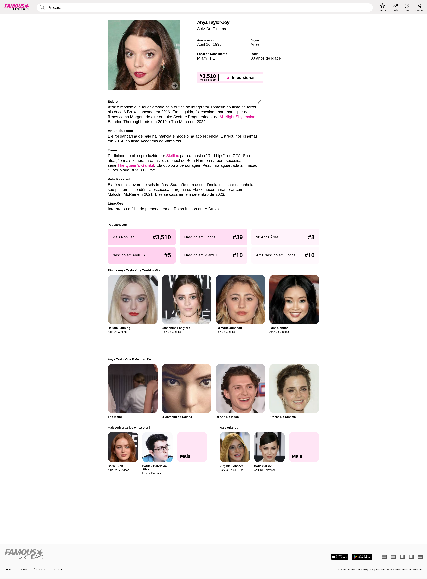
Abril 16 (203, 44)
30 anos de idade (266, 58)
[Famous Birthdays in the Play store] (362, 557)
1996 (217, 44)
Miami (202, 58)
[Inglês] (384, 557)
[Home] (107, 554)
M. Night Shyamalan (237, 116)
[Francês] (402, 557)
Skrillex (172, 155)
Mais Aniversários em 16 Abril (129, 427)
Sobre (8, 569)
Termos (57, 569)
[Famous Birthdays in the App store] (339, 557)
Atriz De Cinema (211, 28)
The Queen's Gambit (135, 165)
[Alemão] (420, 557)
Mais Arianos (229, 427)
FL (212, 58)
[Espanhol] (393, 557)
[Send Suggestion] (260, 103)
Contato (22, 569)
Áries (255, 44)
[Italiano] (411, 557)
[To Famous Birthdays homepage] (17, 7)
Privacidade (40, 569)
